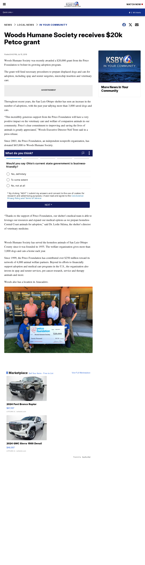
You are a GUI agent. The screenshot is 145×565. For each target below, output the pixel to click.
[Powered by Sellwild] (86, 457)
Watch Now (133, 4)
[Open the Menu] (4, 4)
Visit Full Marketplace (81, 373)
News (8, 24)
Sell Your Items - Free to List (41, 373)
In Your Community (53, 24)
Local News (25, 24)
